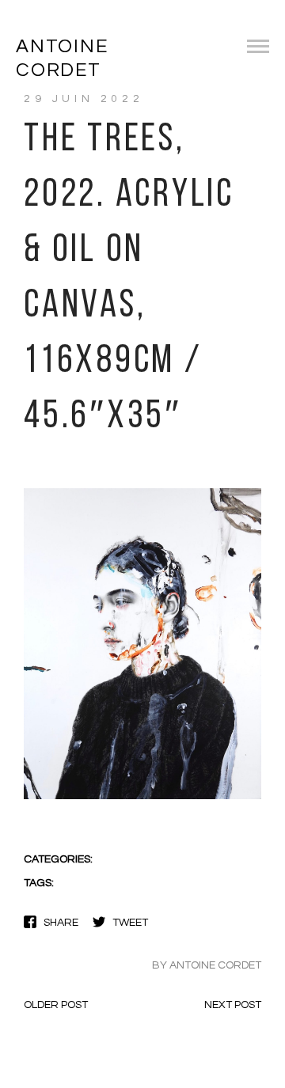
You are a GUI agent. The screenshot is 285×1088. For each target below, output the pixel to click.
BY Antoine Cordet (206, 965)
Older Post (56, 1004)
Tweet (130, 922)
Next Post (232, 1004)
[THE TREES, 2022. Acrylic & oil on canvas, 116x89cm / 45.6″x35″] (142, 798)
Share (61, 922)
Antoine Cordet (62, 58)
